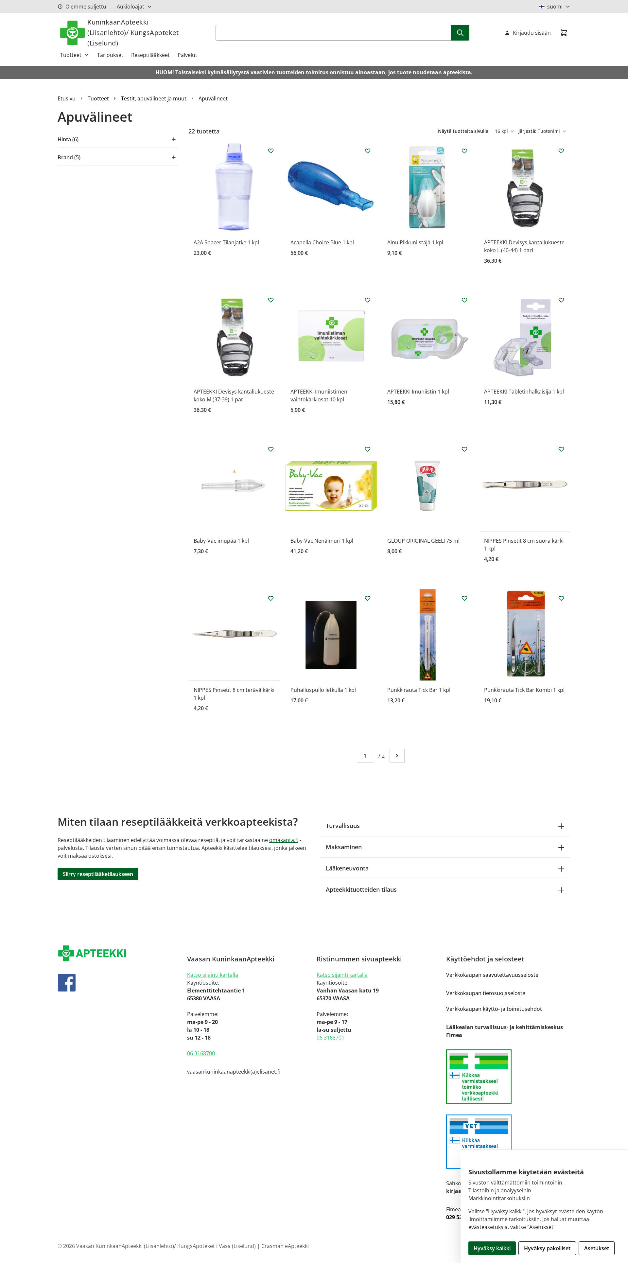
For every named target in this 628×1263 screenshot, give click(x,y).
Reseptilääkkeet (150, 55)
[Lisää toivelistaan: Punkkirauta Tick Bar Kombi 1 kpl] (561, 598)
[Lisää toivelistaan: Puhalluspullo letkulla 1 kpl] (367, 598)
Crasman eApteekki (285, 1246)
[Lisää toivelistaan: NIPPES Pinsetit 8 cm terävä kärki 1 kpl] (270, 598)
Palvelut (187, 55)
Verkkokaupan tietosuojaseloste (485, 993)
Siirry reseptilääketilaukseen (98, 874)
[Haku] (460, 33)
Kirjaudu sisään (532, 32)
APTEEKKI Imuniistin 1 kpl (418, 391)
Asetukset (596, 1248)
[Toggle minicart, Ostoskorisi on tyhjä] (564, 32)
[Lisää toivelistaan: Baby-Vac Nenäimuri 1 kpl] (367, 449)
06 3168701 (330, 1037)
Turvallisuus (343, 826)
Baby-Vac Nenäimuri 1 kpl (321, 540)
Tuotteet (70, 55)
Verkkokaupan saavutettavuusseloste (492, 974)
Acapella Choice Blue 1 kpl (322, 242)
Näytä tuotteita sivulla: (464, 131)
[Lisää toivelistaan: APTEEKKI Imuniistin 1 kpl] (464, 300)
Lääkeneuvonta (347, 868)
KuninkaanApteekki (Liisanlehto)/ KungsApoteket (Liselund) (133, 32)
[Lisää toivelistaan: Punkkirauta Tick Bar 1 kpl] (464, 598)
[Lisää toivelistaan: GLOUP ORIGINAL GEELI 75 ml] (464, 449)
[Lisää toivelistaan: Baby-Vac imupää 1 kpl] (270, 449)
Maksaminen (344, 847)
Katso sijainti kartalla (212, 974)
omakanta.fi (283, 840)
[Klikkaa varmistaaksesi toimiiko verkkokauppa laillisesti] (508, 1076)
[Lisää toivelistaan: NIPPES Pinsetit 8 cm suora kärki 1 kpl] (561, 449)
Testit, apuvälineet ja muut (153, 98)
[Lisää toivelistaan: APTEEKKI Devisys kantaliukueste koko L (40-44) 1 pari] (561, 150)
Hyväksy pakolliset (547, 1248)
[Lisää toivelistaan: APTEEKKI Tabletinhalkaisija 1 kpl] (561, 300)
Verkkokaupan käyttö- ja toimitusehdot (494, 1008)
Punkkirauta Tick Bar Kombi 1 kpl (524, 689)
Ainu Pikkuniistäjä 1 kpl (415, 242)
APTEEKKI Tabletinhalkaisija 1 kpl (524, 391)
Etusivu (67, 98)
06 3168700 (201, 1053)
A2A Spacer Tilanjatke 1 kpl (226, 242)
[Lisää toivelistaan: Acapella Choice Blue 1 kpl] (367, 150)
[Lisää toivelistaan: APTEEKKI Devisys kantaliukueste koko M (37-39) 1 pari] (270, 300)
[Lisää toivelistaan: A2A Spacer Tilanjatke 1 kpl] (270, 150)
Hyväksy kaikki (492, 1248)
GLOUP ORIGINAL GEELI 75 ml (423, 540)
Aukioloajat (130, 6)
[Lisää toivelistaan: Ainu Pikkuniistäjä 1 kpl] (464, 150)
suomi (555, 6)
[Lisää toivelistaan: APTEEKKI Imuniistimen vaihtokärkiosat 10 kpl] (367, 300)
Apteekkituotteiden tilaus (361, 889)
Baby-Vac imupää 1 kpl (221, 540)
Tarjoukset (110, 55)
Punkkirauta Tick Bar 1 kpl (418, 689)
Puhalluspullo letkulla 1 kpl (323, 689)
